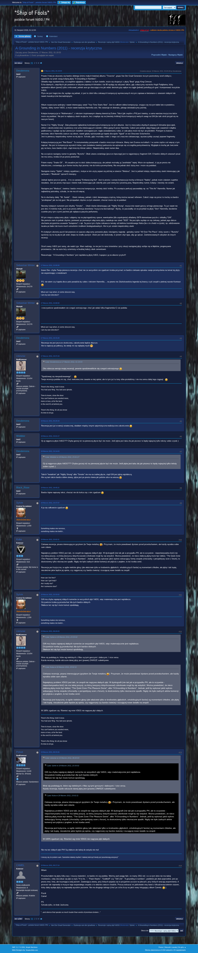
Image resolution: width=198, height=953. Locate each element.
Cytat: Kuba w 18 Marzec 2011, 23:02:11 (61, 667)
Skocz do (144, 931)
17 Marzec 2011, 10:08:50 (50, 303)
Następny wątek (175, 55)
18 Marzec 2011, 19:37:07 (50, 503)
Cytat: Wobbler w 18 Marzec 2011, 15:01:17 (62, 457)
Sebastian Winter (25, 265)
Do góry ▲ (182, 947)
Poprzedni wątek (159, 55)
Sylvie (132, 42)
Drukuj (179, 63)
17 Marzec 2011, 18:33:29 (50, 338)
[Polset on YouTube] (17, 779)
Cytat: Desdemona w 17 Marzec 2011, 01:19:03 (63, 362)
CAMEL (20, 865)
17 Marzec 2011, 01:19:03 (52, 71)
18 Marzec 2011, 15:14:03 (50, 451)
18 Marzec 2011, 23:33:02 (50, 594)
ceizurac (21, 356)
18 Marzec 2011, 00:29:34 (50, 421)
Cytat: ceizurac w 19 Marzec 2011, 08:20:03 (62, 758)
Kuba (19, 539)
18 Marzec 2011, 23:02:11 (50, 539)
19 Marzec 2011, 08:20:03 (50, 631)
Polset (19, 752)
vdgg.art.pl (144, 30)
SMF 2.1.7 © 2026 (18, 947)
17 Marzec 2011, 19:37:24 (50, 356)
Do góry (18, 919)
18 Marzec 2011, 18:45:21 (50, 487)
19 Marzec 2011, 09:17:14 (50, 865)
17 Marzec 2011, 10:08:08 (50, 265)
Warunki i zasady (171, 947)
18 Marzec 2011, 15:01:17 (50, 436)
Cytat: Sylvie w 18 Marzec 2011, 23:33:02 (61, 637)
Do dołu (18, 63)
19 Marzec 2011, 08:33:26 (50, 752)
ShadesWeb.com (32, 950)
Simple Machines (32, 947)
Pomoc (161, 947)
